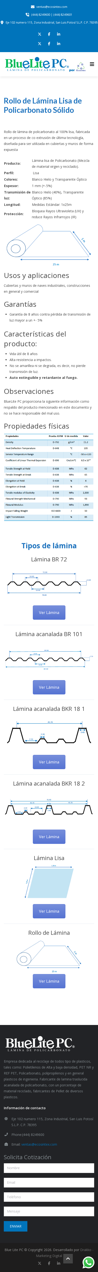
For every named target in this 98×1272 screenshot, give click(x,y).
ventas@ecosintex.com (39, 1144)
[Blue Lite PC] (45, 64)
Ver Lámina (49, 612)
